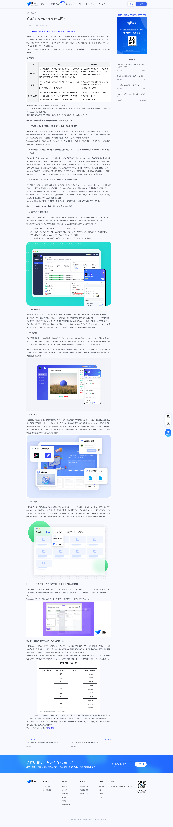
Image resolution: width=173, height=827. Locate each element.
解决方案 (69, 4)
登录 (131, 4)
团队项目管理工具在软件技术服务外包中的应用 (43, 742)
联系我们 (101, 793)
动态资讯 (29, 746)
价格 (80, 4)
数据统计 (64, 801)
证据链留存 (65, 793)
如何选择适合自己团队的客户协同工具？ (85, 742)
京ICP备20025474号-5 (100, 819)
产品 (42, 4)
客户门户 (64, 797)
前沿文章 (33, 13)
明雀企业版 (46, 786)
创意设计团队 (84, 790)
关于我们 (102, 4)
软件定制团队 (84, 786)
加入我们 (101, 797)
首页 (27, 13)
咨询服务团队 (84, 793)
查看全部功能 (66, 804)
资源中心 (89, 4)
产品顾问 (50, 728)
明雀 (29, 25)
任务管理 (64, 786)
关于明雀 (101, 786)
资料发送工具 (55, 4)
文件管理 (64, 790)
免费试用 (141, 4)
